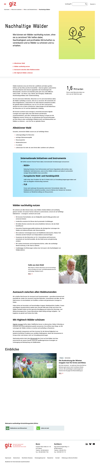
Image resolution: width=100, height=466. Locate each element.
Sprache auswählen (93, 4)
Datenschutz (16, 458)
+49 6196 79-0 (62, 450)
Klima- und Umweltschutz (30, 9)
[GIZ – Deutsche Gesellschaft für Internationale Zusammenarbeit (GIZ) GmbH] (12, 4)
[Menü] (5, 4)
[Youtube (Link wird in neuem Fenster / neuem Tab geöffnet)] (94, 444)
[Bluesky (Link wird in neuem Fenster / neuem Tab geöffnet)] (90, 444)
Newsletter (50, 458)
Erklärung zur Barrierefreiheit (69, 458)
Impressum (8, 458)
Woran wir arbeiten (16, 9)
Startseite (6, 9)
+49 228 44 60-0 (44, 450)
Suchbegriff (68, 4)
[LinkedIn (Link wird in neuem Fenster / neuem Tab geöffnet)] (87, 444)
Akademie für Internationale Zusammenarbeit (17, 461)
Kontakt (57, 458)
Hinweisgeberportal (40, 458)
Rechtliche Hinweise (27, 458)
